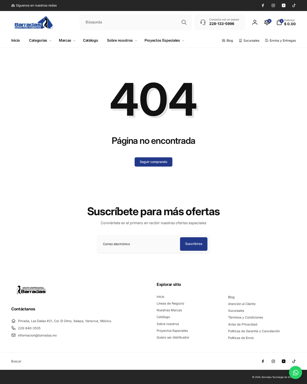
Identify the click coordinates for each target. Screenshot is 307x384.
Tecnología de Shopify (284, 377)
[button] (286, 22)
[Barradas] (31, 296)
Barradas (266, 377)
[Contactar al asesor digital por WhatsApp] (295, 372)
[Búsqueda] (184, 22)
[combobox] (136, 22)
